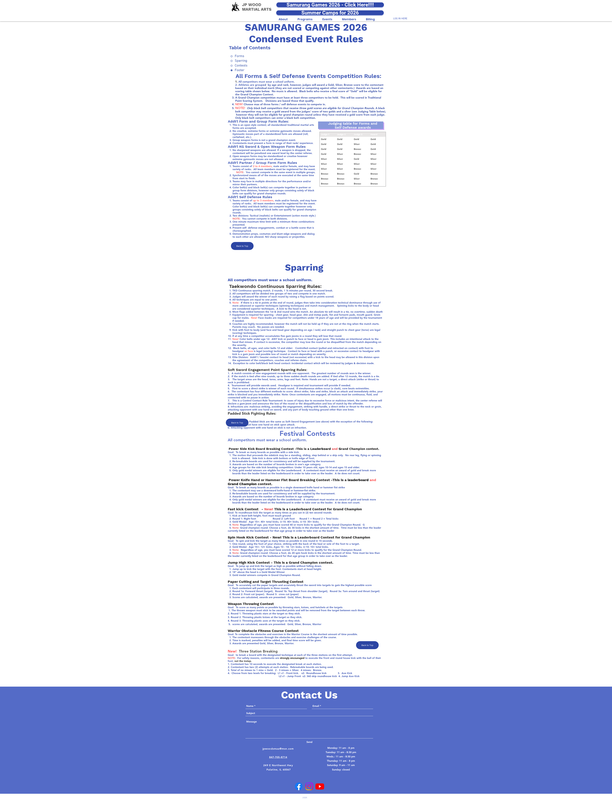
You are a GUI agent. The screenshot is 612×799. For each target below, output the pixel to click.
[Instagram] (309, 786)
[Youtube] (320, 786)
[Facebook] (299, 786)
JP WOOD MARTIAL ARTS (256, 7)
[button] (283, 17)
